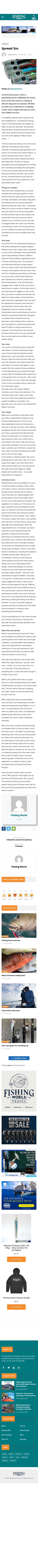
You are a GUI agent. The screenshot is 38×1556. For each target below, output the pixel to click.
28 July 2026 (7, 978)
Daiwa (11, 1454)
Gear (22, 1435)
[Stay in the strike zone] (19, 995)
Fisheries (18, 1454)
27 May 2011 (22, 55)
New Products (7, 1435)
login (9, 1065)
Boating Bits (6, 1430)
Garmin (5, 1457)
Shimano (13, 1460)
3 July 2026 (6, 1048)
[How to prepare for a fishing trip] (19, 1031)
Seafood (5, 1460)
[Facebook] (4, 1368)
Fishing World (12, 55)
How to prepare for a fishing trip (15, 1046)
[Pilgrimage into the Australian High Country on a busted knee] (8, 1385)
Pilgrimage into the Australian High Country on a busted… (26, 1384)
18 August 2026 (23, 1412)
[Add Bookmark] (34, 829)
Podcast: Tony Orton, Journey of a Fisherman (26, 1394)
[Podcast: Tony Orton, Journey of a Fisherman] (8, 1397)
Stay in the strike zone (11, 1010)
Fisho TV (5, 1439)
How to (5, 44)
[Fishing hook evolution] (19, 925)
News (4, 1426)
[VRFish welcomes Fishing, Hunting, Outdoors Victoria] (8, 1408)
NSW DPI (24, 1457)
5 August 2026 (7, 943)
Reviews (23, 1439)
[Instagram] (19, 1368)
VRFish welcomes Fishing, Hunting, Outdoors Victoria (23, 1407)
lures (17, 1457)
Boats (4, 1454)
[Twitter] (9, 1368)
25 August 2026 (23, 1389)
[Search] (34, 15)
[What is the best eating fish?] (19, 960)
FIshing (26, 1454)
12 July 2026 (7, 1013)
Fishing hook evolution (11, 940)
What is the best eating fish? (13, 975)
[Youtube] (14, 1368)
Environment (24, 1430)
